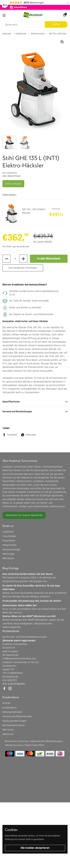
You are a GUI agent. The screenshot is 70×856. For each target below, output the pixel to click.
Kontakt (6, 703)
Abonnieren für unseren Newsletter (24, 515)
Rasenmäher (8, 540)
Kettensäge (8, 553)
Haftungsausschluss (14, 745)
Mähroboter (8, 558)
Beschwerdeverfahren (13, 725)
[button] (6, 259)
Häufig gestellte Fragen (14, 721)
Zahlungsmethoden (12, 712)
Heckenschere (9, 545)
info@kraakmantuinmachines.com (19, 658)
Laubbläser (8, 531)
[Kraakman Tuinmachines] (33, 15)
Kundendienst (9, 707)
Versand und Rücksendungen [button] (17, 411)
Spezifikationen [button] (11, 401)
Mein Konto (8, 729)
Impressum (8, 734)
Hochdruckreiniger (11, 549)
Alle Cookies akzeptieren (35, 848)
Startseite (6, 33)
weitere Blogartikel (11, 627)
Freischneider (9, 536)
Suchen (56, 24)
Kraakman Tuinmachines (18, 741)
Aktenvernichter (38, 33)
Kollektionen (21, 33)
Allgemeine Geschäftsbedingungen (46, 741)
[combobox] (24, 24)
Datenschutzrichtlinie (34, 745)
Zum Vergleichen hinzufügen (22, 267)
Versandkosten (23, 246)
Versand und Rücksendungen (17, 716)
